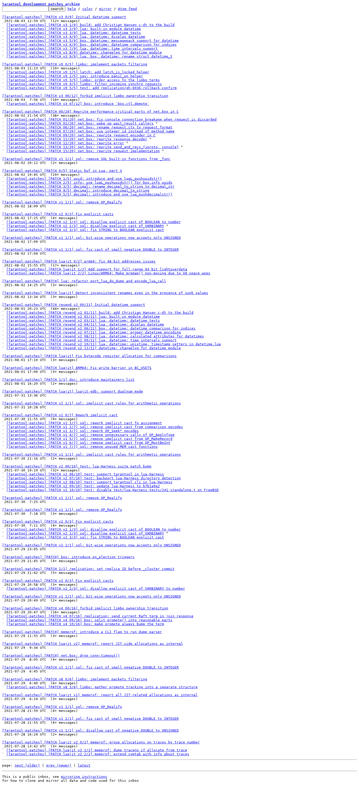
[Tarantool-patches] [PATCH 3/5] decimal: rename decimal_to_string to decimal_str (90, 186)
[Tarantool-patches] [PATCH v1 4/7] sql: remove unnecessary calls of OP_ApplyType (90, 435)
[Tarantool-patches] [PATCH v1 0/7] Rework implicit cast (60, 415)
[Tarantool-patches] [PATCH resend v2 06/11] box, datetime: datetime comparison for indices (101, 328)
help (72, 9)
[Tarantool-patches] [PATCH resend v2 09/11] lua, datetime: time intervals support (91, 340)
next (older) (27, 765)
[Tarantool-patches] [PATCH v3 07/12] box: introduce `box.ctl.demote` (77, 104)
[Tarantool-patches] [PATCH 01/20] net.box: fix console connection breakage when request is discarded (111, 119)
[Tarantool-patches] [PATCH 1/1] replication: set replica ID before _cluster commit (88, 569)
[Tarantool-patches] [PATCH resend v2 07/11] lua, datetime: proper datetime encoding (93, 332)
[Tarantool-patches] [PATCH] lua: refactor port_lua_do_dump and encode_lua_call (84, 281)
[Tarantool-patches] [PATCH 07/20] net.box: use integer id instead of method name (90, 131)
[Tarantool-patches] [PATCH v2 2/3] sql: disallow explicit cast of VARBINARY (85, 226)
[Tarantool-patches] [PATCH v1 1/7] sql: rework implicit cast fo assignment (84, 423)
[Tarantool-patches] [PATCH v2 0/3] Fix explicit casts (58, 214)
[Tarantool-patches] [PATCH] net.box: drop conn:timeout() (61, 655)
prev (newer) (58, 765)
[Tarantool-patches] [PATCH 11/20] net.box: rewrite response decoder (76, 139)
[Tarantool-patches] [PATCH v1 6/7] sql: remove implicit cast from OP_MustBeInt (88, 443)
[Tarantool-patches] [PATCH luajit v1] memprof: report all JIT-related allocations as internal (100, 695)
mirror (105, 9)
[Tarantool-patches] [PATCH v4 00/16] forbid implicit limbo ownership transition (85, 608)
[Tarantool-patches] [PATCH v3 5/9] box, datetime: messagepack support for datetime (92, 41)
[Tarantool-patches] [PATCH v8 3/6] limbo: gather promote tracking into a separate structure (102, 687)
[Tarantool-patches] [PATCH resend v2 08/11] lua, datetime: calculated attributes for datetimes (105, 336)
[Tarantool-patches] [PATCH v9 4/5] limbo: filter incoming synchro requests (84, 84)
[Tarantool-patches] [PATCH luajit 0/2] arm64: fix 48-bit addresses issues (79, 261)
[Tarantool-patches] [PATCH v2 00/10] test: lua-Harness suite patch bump (76, 466)
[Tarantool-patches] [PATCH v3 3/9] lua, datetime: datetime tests (73, 33)
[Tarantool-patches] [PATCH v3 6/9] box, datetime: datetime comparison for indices (91, 45)
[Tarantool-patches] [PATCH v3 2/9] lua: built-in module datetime (73, 29)
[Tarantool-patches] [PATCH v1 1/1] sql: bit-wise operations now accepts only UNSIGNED (91, 238)
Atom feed (127, 9)
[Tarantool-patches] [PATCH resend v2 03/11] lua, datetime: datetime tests (83, 320)
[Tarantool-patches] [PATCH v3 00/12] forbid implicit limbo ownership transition (85, 96)
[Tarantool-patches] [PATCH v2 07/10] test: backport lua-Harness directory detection (93, 478)
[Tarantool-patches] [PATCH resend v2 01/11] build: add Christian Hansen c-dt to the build (99, 313)
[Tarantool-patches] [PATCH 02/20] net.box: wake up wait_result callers (79, 123)
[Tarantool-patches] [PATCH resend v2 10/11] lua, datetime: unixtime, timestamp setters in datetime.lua (113, 344)
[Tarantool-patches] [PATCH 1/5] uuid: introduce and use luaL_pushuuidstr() (84, 179)
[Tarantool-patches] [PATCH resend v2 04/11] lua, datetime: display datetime (85, 324)
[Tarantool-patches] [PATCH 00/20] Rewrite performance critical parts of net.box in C (90, 112)
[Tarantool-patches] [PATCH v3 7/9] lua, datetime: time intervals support (82, 48)
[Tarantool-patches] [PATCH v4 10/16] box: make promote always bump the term (85, 624)
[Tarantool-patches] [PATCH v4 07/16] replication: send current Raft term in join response (99, 616)
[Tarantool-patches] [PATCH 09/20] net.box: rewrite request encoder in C (81, 135)
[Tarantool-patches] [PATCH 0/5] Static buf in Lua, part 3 (62, 171)
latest (84, 765)
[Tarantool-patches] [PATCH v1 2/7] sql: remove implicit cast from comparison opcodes (94, 427)
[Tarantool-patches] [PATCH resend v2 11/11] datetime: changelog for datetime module (93, 348)
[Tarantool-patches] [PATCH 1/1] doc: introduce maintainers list (68, 380)
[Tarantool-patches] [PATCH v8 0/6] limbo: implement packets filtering (74, 679)
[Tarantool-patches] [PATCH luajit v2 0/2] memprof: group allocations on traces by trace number (101, 742)
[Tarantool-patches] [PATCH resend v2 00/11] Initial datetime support (73, 305)
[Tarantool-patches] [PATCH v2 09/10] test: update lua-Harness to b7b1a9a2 (83, 486)
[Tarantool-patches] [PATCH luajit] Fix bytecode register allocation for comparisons (89, 356)
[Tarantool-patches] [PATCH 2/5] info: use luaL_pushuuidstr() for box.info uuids (89, 182)
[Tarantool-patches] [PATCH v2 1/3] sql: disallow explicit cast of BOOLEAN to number (93, 222)
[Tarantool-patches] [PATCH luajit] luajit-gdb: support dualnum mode (72, 391)
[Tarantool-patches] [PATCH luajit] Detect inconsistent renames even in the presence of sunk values (105, 293)
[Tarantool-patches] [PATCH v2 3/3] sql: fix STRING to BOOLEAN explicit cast (85, 230)
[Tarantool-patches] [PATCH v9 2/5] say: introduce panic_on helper (74, 76)
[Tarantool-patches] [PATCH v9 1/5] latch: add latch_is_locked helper (77, 72)
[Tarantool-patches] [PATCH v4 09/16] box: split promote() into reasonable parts (89, 620)
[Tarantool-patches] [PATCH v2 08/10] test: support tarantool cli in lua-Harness (89, 482)
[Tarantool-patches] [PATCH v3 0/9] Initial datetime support (64, 17)
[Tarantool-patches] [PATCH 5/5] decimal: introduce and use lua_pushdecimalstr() (89, 194)
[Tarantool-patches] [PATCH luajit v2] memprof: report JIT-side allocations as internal (92, 644)
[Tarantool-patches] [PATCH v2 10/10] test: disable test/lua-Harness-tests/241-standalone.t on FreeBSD (112, 490)
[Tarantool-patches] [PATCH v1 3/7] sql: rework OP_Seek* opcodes (72, 431)
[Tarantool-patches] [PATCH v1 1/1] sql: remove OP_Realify (62, 202)
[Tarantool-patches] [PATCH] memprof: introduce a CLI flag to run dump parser (82, 632)
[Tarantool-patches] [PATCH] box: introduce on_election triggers (68, 557)
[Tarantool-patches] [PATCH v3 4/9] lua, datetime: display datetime (75, 37)
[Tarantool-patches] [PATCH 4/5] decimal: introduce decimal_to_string (77, 190)
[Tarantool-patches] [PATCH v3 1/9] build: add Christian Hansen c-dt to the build (90, 25)
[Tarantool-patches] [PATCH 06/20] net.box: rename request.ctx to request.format (89, 127)
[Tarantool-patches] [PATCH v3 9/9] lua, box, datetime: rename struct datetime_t (89, 56)
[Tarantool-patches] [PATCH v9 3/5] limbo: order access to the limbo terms (83, 80)
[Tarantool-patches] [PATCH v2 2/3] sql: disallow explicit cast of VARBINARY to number (95, 588)
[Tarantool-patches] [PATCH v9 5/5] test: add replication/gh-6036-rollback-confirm (91, 88)
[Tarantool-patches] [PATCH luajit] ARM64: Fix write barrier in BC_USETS (76, 368)
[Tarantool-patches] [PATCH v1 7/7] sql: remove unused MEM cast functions (82, 447)
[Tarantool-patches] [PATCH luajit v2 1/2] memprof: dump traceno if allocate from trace (96, 750)
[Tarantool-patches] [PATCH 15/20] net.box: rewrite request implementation (83, 151)
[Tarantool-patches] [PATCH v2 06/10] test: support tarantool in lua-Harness (85, 474)
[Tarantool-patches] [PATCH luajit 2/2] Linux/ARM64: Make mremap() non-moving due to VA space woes (108, 273)
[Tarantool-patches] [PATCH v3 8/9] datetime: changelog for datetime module (84, 52)
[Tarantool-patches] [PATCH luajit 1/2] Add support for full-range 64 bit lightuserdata (96, 269)
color (87, 9)
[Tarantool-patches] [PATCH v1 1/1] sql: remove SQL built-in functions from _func (86, 159)
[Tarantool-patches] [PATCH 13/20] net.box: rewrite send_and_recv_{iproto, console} (92, 147)
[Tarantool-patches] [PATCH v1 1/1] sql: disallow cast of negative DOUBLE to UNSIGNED (90, 730)
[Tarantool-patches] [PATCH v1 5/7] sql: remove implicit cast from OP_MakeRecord (89, 439)
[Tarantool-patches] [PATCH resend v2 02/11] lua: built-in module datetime (83, 316)
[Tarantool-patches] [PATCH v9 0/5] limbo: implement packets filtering (74, 64)
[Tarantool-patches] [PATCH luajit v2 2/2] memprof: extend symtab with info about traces (97, 754)
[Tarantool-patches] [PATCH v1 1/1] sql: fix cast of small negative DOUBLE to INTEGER (90, 249)
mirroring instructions (84, 777)
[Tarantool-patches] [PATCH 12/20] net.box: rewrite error (65, 143)
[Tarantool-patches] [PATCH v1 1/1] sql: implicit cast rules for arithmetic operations (91, 403)
